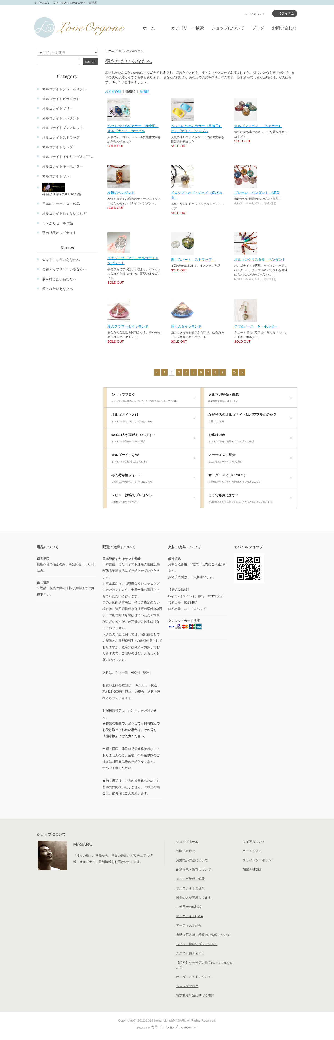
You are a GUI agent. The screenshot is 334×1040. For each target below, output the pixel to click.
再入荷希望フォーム (131, 478)
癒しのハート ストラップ (193, 259)
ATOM (256, 869)
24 (235, 372)
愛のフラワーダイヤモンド (127, 326)
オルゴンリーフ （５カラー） (258, 126)
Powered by (143, 1028)
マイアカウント (255, 13)
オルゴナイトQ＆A (189, 916)
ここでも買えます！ (240, 498)
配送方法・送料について (193, 869)
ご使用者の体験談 (189, 907)
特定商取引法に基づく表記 (195, 995)
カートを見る (252, 851)
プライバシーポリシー (258, 860)
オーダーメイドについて (234, 478)
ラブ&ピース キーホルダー (255, 326)
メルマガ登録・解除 (223, 398)
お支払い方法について (192, 860)
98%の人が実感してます (193, 897)
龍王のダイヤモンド (186, 326)
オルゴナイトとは (131, 418)
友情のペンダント (121, 193)
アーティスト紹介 (225, 458)
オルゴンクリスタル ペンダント (259, 259)
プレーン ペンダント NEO (256, 193)
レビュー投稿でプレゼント (131, 498)
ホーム (149, 28)
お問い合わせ (284, 28)
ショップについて (228, 28)
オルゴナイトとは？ (190, 888)
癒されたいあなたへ (131, 50)
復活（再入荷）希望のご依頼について (203, 935)
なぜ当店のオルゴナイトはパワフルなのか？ (242, 418)
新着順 (144, 91)
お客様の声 (231, 438)
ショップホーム (187, 841)
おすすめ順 (113, 91)
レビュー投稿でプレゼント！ (196, 944)
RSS (246, 869)
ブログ (258, 28)
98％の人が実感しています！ (133, 438)
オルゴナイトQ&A (129, 458)
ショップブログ (144, 398)
